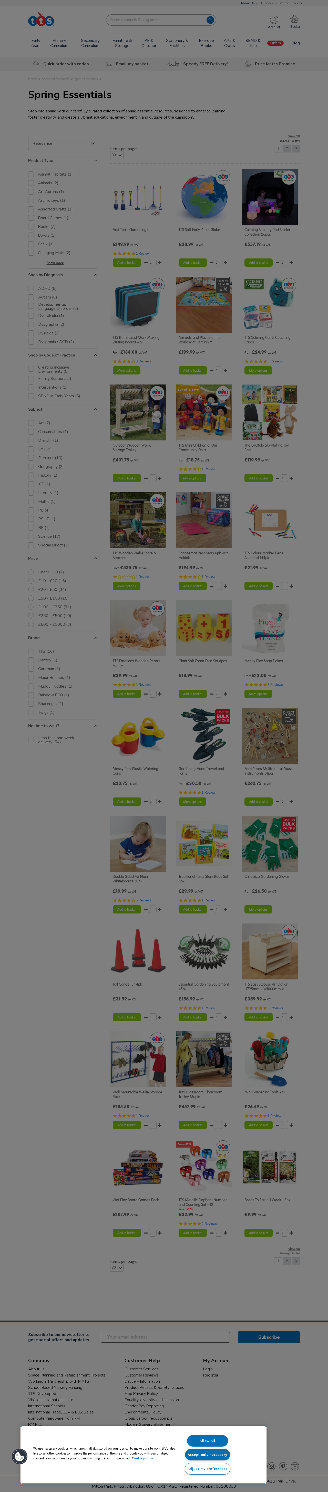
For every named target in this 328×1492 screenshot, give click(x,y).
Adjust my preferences (208, 1468)
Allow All (207, 1440)
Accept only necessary (207, 1454)
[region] (143, 1455)
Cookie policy (142, 1458)
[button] (20, 1456)
